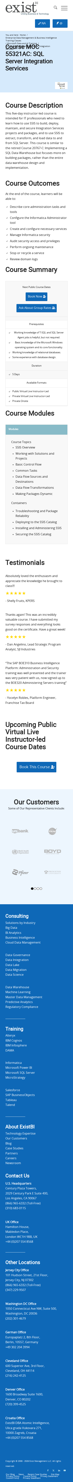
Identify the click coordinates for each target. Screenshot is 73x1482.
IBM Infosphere (16, 1045)
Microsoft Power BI (18, 1067)
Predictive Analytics (19, 1002)
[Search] (53, 8)
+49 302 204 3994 (17, 1347)
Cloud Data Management (23, 942)
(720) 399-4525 (15, 1404)
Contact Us (17, 1175)
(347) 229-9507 (15, 1290)
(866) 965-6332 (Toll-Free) (23, 1203)
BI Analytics (13, 932)
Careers (10, 1158)
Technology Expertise (20, 1133)
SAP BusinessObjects (20, 1095)
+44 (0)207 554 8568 (19, 1241)
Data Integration (17, 960)
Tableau (11, 1100)
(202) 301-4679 (15, 1318)
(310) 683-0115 (15, 1208)
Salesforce (12, 1090)
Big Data (11, 927)
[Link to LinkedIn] (59, 1470)
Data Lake (12, 965)
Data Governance (17, 955)
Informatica (13, 1062)
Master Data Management (23, 997)
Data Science (14, 974)
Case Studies (14, 1148)
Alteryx (10, 1035)
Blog (8, 1143)
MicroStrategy (15, 1077)
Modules (13, 429)
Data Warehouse (17, 987)
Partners (11, 1153)
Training (14, 1029)
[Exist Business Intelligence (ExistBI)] (30, 8)
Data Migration (16, 969)
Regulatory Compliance (21, 1006)
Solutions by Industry (20, 922)
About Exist (20, 1126)
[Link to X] (53, 1470)
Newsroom (13, 1163)
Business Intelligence (20, 937)
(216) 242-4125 (15, 1375)
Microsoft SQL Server (20, 1072)
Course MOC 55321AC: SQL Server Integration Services (29, 57)
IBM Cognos (13, 1040)
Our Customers (16, 1138)
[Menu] (62, 8)
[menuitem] (53, 8)
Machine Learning (18, 992)
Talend (10, 1105)
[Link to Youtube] (65, 1470)
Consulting (17, 916)
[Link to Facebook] (48, 1470)
